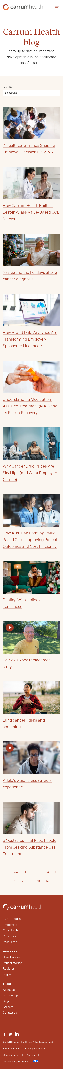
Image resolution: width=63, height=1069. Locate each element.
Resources (10, 942)
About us (9, 989)
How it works (11, 957)
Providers (9, 936)
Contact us (10, 1012)
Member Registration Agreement (21, 1055)
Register (8, 968)
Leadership (10, 995)
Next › (50, 881)
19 (38, 881)
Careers (8, 1007)
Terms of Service (12, 1048)
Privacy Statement (35, 1048)
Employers (10, 924)
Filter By (7, 87)
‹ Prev (15, 872)
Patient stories (12, 963)
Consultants (11, 930)
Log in (7, 974)
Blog (6, 1001)
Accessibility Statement (16, 1061)
